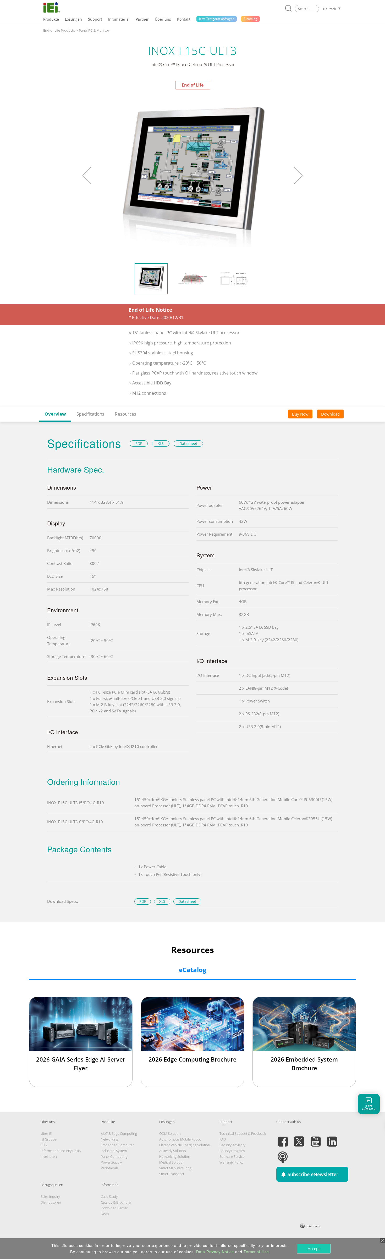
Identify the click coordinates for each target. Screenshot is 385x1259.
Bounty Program (232, 1150)
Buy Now (300, 414)
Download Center (114, 1208)
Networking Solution (174, 1156)
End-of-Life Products (59, 30)
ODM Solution (170, 1133)
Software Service (231, 1156)
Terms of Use (256, 1251)
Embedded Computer (117, 1145)
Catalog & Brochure (116, 1202)
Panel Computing (114, 1156)
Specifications (90, 414)
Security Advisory (232, 1145)
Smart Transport (171, 1173)
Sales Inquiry (50, 1196)
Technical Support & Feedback (242, 1133)
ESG (44, 1145)
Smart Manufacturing (175, 1168)
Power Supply (111, 1162)
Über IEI (46, 1133)
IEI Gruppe (49, 1139)
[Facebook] (282, 1138)
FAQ (222, 1139)
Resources (125, 414)
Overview (55, 414)
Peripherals (109, 1168)
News (105, 1213)
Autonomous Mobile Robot (180, 1139)
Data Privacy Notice (215, 1251)
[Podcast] (282, 1154)
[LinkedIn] (332, 1138)
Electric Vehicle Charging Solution (184, 1145)
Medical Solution (172, 1162)
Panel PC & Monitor (94, 30)
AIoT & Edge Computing (119, 1133)
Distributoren (51, 1202)
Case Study (109, 1196)
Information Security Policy (61, 1150)
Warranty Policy (231, 1162)
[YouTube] (315, 1138)
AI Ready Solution (172, 1150)
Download (330, 414)
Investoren (49, 1156)
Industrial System (114, 1150)
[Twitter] (299, 1138)
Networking (109, 1139)
